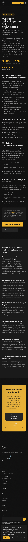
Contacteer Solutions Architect (14, 416)
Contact (4, 505)
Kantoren (4, 491)
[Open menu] (25, 3)
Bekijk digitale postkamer (12, 224)
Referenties (5, 498)
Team (3, 493)
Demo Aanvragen (17, 3)
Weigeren (14, 537)
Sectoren (4, 496)
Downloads (4, 483)
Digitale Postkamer (6, 478)
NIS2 (3, 503)
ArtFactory (4, 481)
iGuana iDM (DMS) (6, 469)
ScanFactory (5, 476)
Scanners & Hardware (7, 473)
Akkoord (6, 537)
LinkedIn (6, 461)
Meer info (23, 537)
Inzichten (4, 500)
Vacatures (4, 510)
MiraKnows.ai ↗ (6, 458)
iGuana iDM (14, 212)
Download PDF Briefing (14, 425)
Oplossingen (5, 471)
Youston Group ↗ (6, 456)
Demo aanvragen (10, 230)
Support (4, 507)
